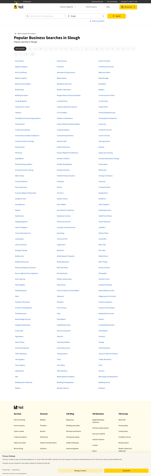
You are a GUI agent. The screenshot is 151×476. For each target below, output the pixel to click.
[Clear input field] (103, 16)
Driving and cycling (72, 437)
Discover (44, 413)
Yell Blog (70, 413)
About (94, 451)
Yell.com (16, 2)
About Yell (122, 420)
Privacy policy (123, 425)
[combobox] (45, 16)
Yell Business (27, 2)
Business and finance (73, 431)
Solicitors (43, 448)
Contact (95, 445)
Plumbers (43, 425)
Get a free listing (112, 2)
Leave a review (19, 431)
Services (17, 413)
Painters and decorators (48, 443)
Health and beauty (72, 443)
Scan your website (98, 434)
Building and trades (73, 425)
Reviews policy (124, 443)
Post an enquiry (19, 425)
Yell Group (123, 413)
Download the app (97, 2)
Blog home (70, 420)
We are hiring (18, 448)
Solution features (98, 439)
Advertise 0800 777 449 (129, 2)
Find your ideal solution (100, 428)
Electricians (44, 437)
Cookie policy (123, 431)
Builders (43, 420)
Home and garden (72, 448)
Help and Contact (20, 443)
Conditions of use (125, 437)
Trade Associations (20, 437)
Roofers (43, 431)
